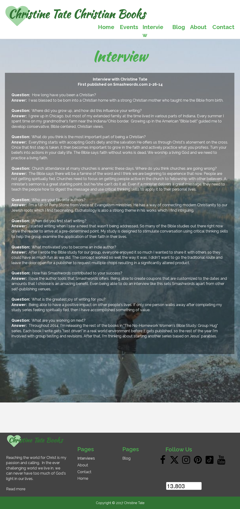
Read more (15, 489)
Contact (84, 472)
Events (129, 27)
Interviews (86, 458)
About (82, 465)
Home (82, 478)
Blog (126, 458)
